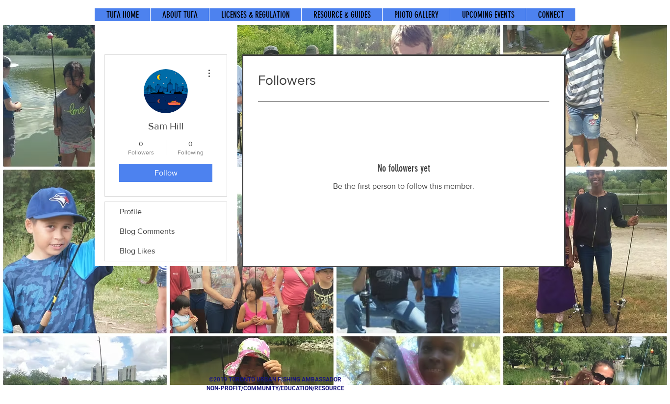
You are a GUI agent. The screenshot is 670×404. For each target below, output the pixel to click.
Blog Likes (137, 251)
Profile (131, 211)
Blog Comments (147, 231)
